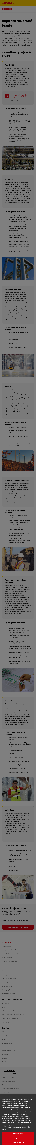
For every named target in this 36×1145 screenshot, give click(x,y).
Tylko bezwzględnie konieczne (18, 1138)
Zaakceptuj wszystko (18, 1142)
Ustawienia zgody (18, 1133)
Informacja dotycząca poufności (15, 1128)
